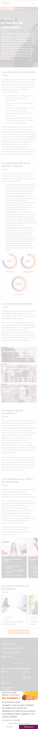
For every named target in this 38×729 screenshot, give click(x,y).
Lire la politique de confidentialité (11, 720)
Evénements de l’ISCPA (11, 652)
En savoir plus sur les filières (12, 648)
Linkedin (28, 677)
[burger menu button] (34, 3)
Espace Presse (7, 657)
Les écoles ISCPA (8, 644)
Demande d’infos (23, 8)
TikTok (7, 677)
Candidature (8, 8)
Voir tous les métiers (19, 632)
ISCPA (7, 671)
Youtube (7, 683)
